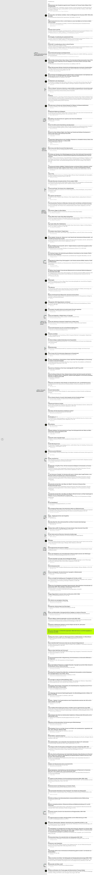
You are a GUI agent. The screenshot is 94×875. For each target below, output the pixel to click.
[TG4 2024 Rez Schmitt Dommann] (46, 75)
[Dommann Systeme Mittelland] (46, 452)
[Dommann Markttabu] (46, 541)
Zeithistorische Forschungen (56, 249)
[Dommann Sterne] (46, 529)
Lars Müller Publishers (55, 212)
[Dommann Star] (46, 360)
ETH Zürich (52, 170)
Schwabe (52, 847)
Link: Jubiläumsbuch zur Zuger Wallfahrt (59, 11)
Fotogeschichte (53, 256)
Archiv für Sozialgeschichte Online (58, 689)
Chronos (52, 92)
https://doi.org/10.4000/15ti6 (56, 24)
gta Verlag (52, 454)
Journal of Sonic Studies (55, 393)
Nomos (51, 718)
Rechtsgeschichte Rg (55, 668)
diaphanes (52, 192)
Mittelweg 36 (53, 518)
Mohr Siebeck (53, 536)
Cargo (51, 143)
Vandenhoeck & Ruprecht (56, 413)
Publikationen (51, 1)
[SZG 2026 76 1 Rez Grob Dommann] (46, 15)
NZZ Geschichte (53, 426)
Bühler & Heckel (53, 794)
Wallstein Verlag (53, 177)
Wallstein (52, 84)
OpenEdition (53, 26)
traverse (52, 661)
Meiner (51, 355)
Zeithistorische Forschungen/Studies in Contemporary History (64, 33)
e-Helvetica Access (54, 266)
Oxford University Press (55, 291)
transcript (52, 343)
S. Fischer (52, 121)
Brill (51, 596)
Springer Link (53, 386)
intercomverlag (53, 150)
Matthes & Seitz (53, 184)
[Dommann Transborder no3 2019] (46, 310)
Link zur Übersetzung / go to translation (59, 49)
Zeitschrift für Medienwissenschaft (58, 676)
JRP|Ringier (52, 447)
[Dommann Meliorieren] (46, 823)
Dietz (51, 162)
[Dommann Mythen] (46, 425)
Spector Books (53, 199)
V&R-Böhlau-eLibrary (55, 530)
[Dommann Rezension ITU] (46, 61)
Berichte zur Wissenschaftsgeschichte (59, 330)
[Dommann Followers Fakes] (46, 334)
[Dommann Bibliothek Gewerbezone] (46, 81)
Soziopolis (52, 379)
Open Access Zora (54, 144)
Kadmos (51, 283)
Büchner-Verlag (53, 128)
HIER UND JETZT (54, 115)
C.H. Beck (52, 504)
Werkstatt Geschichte (55, 614)
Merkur (51, 298)
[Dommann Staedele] (46, 871)
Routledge (52, 750)
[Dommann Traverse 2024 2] (46, 106)
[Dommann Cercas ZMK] (46, 354)
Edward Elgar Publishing (55, 711)
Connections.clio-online (55, 590)
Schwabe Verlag (53, 265)
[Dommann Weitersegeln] (46, 281)
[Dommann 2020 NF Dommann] (46, 238)
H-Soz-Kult (52, 136)
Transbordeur (53, 311)
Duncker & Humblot (54, 512)
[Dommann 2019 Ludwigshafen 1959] (46, 303)
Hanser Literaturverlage (55, 71)
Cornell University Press (55, 318)
